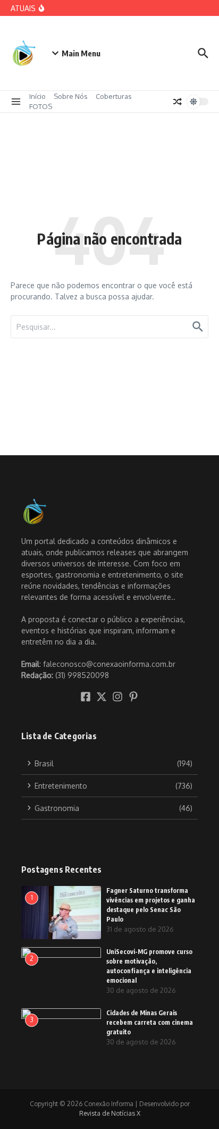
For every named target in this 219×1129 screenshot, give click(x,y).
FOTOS (40, 106)
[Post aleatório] (177, 101)
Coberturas (114, 96)
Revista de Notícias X (109, 1113)
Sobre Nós (71, 96)
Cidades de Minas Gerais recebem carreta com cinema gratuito (149, 1022)
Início (37, 96)
